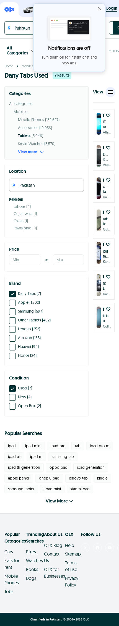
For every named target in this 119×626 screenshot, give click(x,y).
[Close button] (100, 9)
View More (57, 501)
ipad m (36, 456)
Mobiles (27, 66)
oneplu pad (49, 478)
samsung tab (63, 456)
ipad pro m (99, 445)
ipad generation (91, 467)
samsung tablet (21, 488)
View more (27, 151)
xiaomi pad (80, 488)
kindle (102, 478)
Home (8, 66)
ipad (12, 445)
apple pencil (19, 478)
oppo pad (59, 467)
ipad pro (58, 445)
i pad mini (52, 488)
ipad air (14, 456)
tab (78, 445)
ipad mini (33, 445)
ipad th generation (24, 467)
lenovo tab (78, 478)
